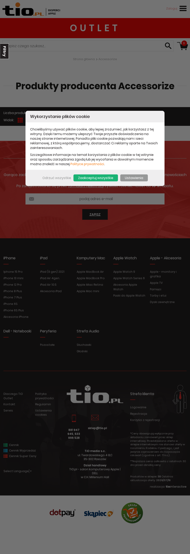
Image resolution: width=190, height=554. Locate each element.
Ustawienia (134, 178)
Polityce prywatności (87, 164)
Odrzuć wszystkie (56, 178)
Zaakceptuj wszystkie (95, 178)
